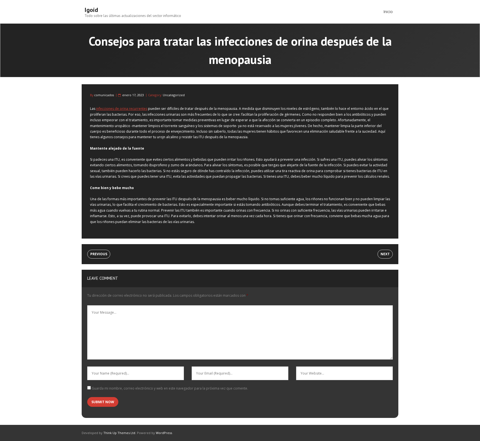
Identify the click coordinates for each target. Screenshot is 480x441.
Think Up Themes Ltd (119, 433)
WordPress (164, 433)
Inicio (388, 11)
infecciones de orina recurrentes (121, 108)
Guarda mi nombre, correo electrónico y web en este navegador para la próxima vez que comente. (170, 388)
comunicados (104, 95)
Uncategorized (174, 95)
